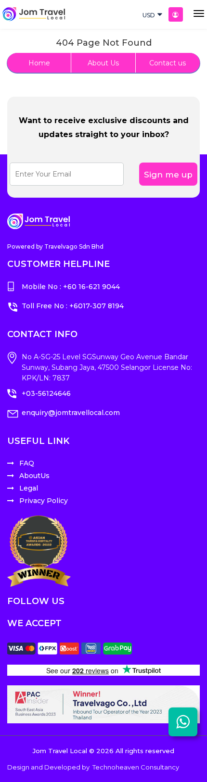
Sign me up (168, 174)
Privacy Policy (43, 500)
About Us (103, 63)
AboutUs (34, 475)
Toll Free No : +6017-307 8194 (73, 306)
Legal (28, 488)
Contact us (167, 63)
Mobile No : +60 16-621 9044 (71, 286)
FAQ (26, 463)
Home (39, 63)
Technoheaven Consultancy (135, 767)
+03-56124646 (46, 393)
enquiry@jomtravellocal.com (71, 412)
